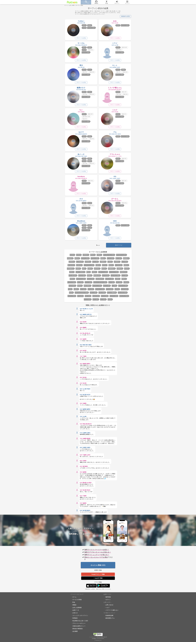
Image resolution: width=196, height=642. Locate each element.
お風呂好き (79, 265)
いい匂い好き (118, 265)
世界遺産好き (70, 268)
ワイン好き (124, 275)
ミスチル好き (124, 289)
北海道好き (85, 254)
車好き (88, 272)
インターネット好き (89, 265)
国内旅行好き (123, 272)
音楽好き (78, 268)
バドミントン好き (123, 285)
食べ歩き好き (71, 265)
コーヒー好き (82, 275)
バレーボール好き (122, 292)
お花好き (117, 278)
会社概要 (75, 631)
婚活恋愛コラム (110, 618)
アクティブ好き (85, 258)
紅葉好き (98, 265)
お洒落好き (117, 261)
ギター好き (88, 296)
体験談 (74, 605)
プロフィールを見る (81, 38)
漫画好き (126, 265)
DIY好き (110, 299)
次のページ (118, 245)
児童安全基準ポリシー (78, 626)
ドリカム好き (109, 289)
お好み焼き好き (99, 278)
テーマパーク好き (113, 272)
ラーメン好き (88, 282)
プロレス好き (102, 292)
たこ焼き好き (80, 261)
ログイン (108, 599)
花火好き (72, 254)
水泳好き (79, 254)
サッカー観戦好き (111, 292)
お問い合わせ (109, 605)
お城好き (76, 289)
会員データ (75, 610)
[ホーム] (72, 2)
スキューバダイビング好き (100, 282)
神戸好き (104, 265)
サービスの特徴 (77, 599)
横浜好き (111, 265)
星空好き (93, 254)
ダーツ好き (95, 299)
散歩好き (104, 268)
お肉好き (110, 261)
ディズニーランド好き (109, 254)
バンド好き (103, 299)
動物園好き (126, 258)
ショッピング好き (115, 275)
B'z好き (71, 292)
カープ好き (80, 282)
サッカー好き (104, 296)
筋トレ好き (118, 258)
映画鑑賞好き (111, 268)
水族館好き (119, 268)
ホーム (74, 597)
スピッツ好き (93, 292)
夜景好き (72, 272)
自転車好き (97, 268)
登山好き (127, 268)
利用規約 (75, 618)
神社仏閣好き (87, 285)
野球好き (72, 278)
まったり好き (110, 258)
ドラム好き (80, 296)
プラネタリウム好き (121, 254)
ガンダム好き (105, 275)
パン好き (114, 285)
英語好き (77, 258)
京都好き (94, 272)
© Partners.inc (98, 640)
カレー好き (111, 282)
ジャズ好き (124, 261)
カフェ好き (90, 289)
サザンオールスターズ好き (81, 292)
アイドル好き (87, 299)
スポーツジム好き (103, 272)
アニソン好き (107, 285)
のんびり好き (96, 296)
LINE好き (126, 282)
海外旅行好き (97, 275)
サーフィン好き (114, 296)
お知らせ (75, 613)
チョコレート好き (100, 289)
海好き (84, 268)
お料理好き (71, 261)
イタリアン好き (109, 278)
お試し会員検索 (77, 607)
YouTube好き (72, 285)
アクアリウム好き (81, 278)
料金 (73, 602)
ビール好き (83, 289)
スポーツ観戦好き (80, 272)
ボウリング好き (71, 296)
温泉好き (80, 285)
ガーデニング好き (97, 285)
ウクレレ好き (90, 278)
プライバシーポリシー (78, 623)
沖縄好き (99, 254)
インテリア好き (71, 282)
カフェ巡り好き (73, 275)
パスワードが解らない (112, 610)
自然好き (90, 268)
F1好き (70, 289)
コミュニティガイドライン (80, 615)
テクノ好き (95, 261)
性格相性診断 (109, 615)
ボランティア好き (124, 296)
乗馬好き (103, 258)
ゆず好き (117, 289)
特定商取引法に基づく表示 (80, 621)
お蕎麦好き (103, 261)
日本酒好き (88, 261)
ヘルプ (107, 607)
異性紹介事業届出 (77, 628)
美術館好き (70, 258)
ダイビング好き (95, 258)
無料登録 (108, 597)
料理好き (124, 278)
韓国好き (89, 275)
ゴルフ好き (119, 282)
